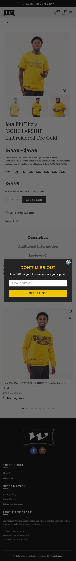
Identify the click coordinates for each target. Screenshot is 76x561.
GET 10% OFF (38, 293)
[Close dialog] (68, 262)
